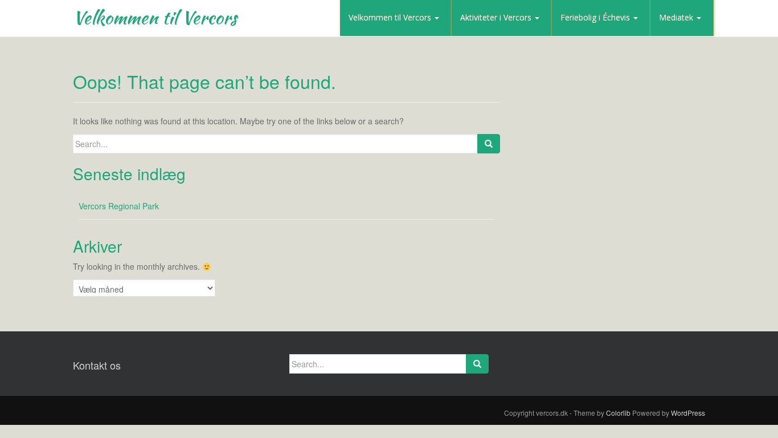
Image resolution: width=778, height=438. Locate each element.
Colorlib (618, 412)
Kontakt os (97, 365)
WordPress (688, 412)
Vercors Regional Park (119, 206)
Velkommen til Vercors (155, 17)
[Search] (488, 143)
